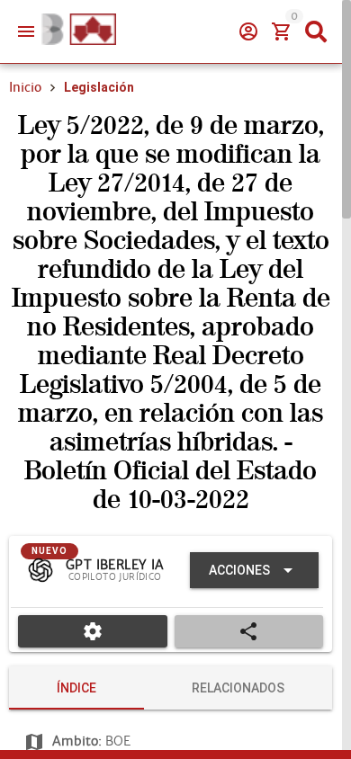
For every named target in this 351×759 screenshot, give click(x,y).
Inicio (25, 87)
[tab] (76, 688)
